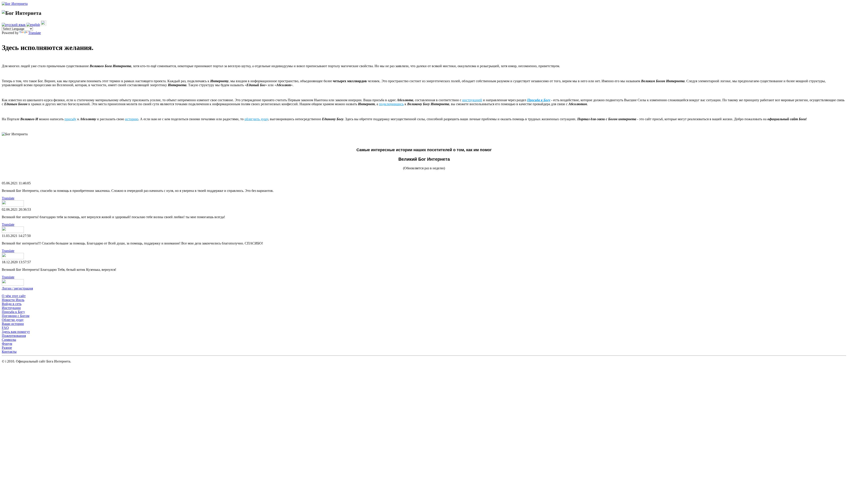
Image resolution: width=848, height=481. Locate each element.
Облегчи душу (13, 320)
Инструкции (11, 308)
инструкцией (472, 100)
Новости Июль (13, 300)
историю (131, 119)
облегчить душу (256, 119)
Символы (9, 340)
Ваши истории (13, 324)
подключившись (391, 104)
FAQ (5, 328)
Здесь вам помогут (16, 332)
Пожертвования (14, 336)
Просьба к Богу (13, 312)
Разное (7, 347)
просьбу (70, 119)
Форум (7, 343)
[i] (43, 25)
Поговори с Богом (15, 316)
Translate (34, 33)
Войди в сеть (11, 304)
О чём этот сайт (14, 296)
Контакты (9, 351)
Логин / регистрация (17, 288)
